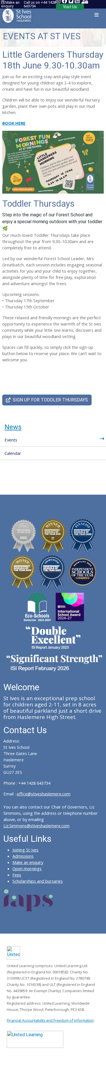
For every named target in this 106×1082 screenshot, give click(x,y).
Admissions (23, 856)
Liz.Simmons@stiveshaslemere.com (36, 825)
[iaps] (28, 900)
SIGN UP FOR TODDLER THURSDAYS (50, 400)
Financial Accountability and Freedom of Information (50, 1020)
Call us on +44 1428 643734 (40, 4)
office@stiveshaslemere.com (43, 794)
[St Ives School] (17, 13)
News (13, 427)
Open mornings (27, 868)
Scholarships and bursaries (37, 881)
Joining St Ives (25, 850)
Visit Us (70, 7)
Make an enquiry (10, 4)
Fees (16, 875)
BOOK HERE (13, 123)
